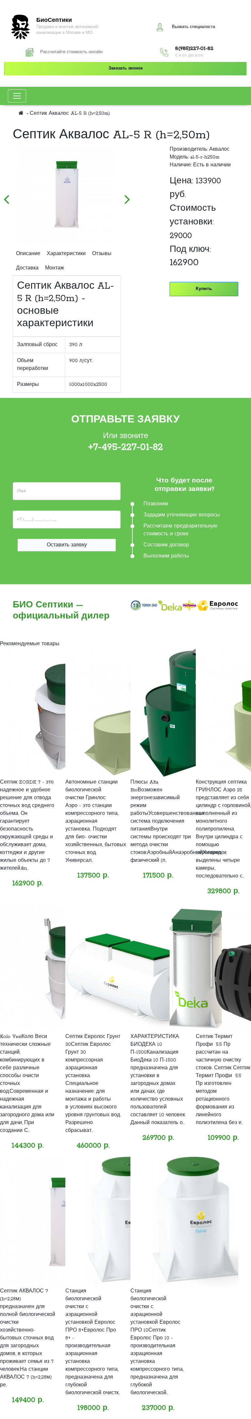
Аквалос (219, 149)
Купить (204, 289)
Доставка (27, 268)
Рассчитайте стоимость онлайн (71, 52)
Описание (28, 254)
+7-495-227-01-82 (125, 447)
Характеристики (66, 254)
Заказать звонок (126, 68)
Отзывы (101, 254)
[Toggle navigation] (17, 95)
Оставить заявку (67, 545)
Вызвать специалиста (193, 27)
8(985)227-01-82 (194, 48)
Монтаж (54, 268)
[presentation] (6, 196)
